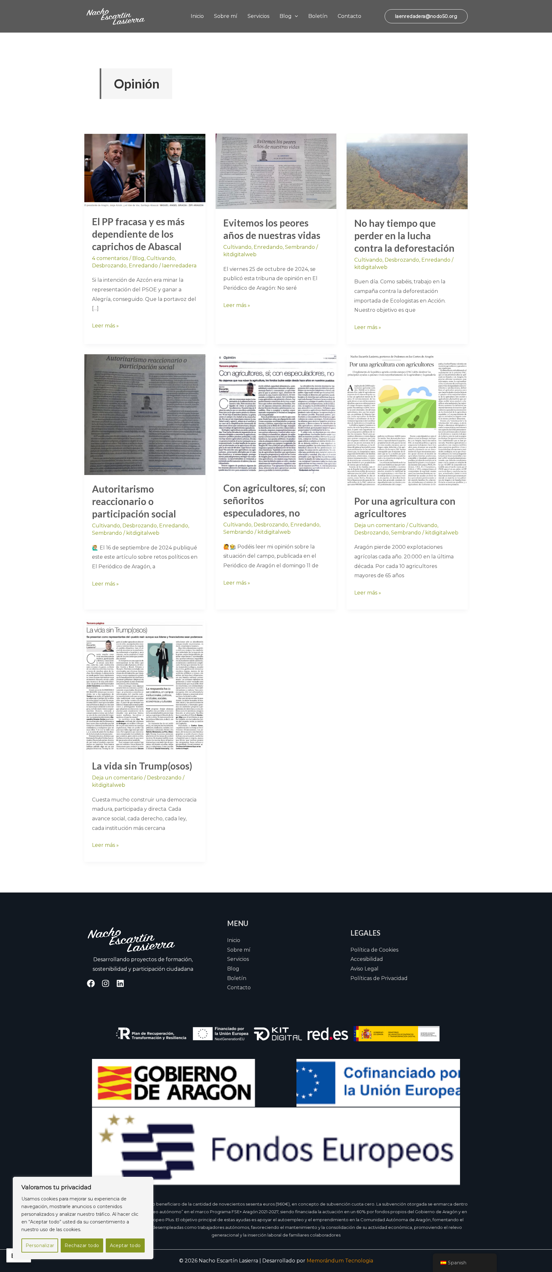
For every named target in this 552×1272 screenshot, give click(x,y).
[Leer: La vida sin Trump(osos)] (144, 685)
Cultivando (161, 258)
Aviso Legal (364, 969)
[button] (295, 16)
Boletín (317, 16)
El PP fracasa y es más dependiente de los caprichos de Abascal (138, 234)
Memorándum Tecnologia (340, 1261)
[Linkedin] (120, 983)
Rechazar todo (82, 1245)
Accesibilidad (366, 959)
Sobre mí (225, 16)
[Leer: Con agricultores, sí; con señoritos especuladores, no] (276, 414)
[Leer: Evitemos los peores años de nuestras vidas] (276, 171)
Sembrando (300, 247)
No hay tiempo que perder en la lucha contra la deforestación (404, 235)
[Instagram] (105, 983)
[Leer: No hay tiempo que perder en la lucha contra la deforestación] (407, 171)
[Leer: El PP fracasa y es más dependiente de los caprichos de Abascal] (144, 170)
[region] (83, 1218)
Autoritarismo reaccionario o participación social (134, 501)
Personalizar (40, 1245)
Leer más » (105, 325)
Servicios (258, 16)
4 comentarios (110, 258)
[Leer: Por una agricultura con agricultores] (407, 420)
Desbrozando (109, 266)
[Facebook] (90, 983)
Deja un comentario (379, 525)
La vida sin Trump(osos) (142, 765)
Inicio (197, 16)
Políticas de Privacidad (379, 978)
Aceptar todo (125, 1245)
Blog (286, 16)
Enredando (143, 266)
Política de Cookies (374, 950)
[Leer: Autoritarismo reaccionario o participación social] (144, 414)
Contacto (349, 16)
